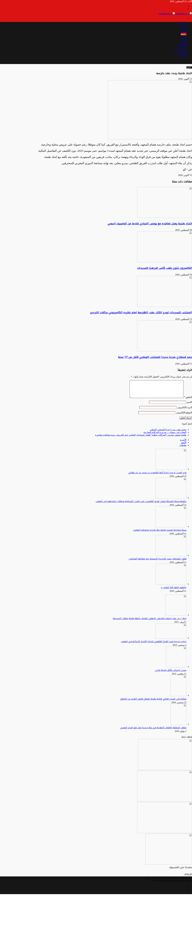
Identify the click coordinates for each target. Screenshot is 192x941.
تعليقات (182, 445)
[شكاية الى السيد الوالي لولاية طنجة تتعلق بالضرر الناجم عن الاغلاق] (178, 695)
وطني (183, 26)
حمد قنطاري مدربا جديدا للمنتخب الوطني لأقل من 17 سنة (155, 357)
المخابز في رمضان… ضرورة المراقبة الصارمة (165, 432)
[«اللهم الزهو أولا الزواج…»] (170, 584)
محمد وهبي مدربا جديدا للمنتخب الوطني (168, 429)
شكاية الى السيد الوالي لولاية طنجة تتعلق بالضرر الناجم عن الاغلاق (153, 699)
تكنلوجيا (182, 55)
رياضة (183, 34)
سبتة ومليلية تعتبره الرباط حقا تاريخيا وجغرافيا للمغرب (159, 530)
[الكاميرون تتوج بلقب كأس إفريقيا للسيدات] (164, 261)
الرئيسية (182, 23)
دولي (184, 36)
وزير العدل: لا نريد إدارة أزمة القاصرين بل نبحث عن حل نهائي (157, 472)
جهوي (183, 28)
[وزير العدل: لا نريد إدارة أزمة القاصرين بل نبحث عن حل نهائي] (170, 469)
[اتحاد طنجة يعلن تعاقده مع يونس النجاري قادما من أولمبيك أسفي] (164, 217)
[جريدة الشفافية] (175, 13)
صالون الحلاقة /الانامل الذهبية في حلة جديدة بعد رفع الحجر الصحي (153, 727)
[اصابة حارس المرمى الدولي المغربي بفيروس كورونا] (168, 864)
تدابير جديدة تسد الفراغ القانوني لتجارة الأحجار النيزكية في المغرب (153, 641)
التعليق (188, 397)
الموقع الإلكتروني (184, 412)
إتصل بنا (182, 53)
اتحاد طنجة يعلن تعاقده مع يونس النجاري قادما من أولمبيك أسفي (150, 223)
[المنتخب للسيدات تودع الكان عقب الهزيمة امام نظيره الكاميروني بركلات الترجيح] (164, 306)
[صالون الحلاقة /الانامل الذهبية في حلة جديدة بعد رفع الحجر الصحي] (178, 724)
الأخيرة (183, 440)
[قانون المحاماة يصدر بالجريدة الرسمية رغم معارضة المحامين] (170, 555)
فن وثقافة (181, 44)
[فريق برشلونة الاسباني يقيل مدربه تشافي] (164, 801)
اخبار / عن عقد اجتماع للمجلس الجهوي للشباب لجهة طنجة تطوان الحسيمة (149, 618)
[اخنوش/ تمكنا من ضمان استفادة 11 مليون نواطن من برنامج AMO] (164, 832)
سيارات (182, 47)
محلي (183, 31)
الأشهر (183, 442)
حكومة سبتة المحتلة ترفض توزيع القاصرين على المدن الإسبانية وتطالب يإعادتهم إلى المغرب (141, 501)
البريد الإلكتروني (184, 407)
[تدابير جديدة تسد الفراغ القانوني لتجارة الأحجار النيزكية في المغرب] (170, 638)
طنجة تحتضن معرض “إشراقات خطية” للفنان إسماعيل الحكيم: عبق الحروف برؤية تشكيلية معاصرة (140, 435)
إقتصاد (183, 42)
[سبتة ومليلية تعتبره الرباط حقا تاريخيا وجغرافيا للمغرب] (170, 526)
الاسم (189, 402)
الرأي (183, 39)
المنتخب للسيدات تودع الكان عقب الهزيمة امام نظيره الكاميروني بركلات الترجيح (141, 312)
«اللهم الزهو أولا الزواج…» (173, 587)
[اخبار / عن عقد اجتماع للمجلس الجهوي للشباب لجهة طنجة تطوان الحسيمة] (175, 615)
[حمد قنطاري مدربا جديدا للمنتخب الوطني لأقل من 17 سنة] (164, 350)
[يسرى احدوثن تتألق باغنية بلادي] (176, 666)
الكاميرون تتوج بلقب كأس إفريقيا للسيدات (164, 268)
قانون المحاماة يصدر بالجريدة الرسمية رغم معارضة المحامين (157, 559)
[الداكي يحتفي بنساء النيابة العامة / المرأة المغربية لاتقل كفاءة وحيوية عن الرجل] (165, 769)
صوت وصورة (180, 50)
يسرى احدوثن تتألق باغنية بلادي (170, 670)
